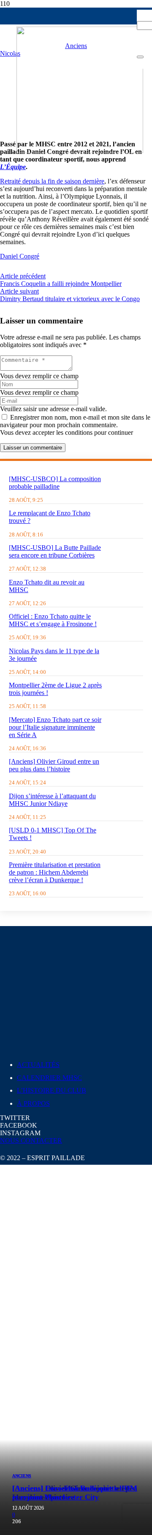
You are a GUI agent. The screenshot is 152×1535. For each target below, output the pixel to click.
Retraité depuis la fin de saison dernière (52, 181)
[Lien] (79, 150)
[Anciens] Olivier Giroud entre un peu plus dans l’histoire (54, 765)
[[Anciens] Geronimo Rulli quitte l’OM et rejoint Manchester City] (76, 1413)
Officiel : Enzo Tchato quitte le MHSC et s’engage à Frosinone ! (53, 620)
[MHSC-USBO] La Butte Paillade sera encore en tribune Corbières (55, 551)
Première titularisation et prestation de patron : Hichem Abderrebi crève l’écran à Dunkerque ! (54, 872)
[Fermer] (140, 57)
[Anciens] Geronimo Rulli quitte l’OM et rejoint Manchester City (74, 1492)
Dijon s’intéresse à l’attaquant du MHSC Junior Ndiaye (52, 799)
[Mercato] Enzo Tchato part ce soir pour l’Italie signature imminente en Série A (55, 727)
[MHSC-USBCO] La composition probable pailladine (55, 482)
